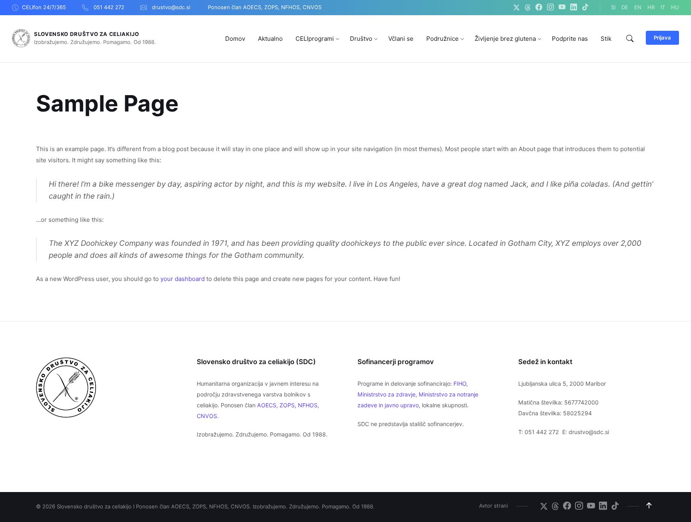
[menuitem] (235, 38)
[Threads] (528, 8)
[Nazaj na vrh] (649, 506)
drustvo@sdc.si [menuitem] (171, 7)
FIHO (459, 383)
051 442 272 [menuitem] (109, 7)
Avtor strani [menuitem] (493, 505)
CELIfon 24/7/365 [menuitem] (44, 7)
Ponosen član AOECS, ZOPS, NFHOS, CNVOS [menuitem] (265, 7)
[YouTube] (562, 8)
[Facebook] (538, 8)
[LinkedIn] (573, 8)
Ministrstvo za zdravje (386, 394)
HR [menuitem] (651, 7)
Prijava (662, 37)
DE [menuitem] (624, 7)
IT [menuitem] (663, 7)
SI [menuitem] (613, 7)
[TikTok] (585, 8)
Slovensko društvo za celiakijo (86, 34)
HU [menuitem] (675, 7)
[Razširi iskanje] (630, 39)
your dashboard (182, 279)
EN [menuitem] (637, 7)
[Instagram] (550, 8)
